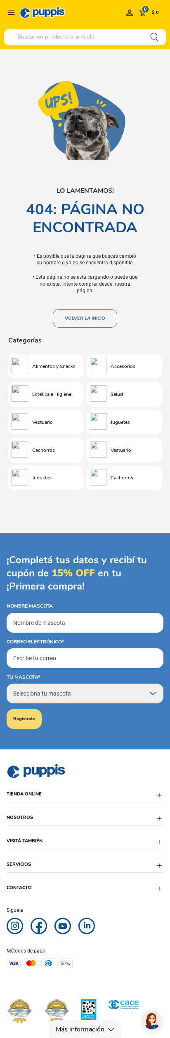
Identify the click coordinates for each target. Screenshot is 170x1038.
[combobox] (85, 37)
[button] (85, 798)
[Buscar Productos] (154, 37)
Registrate (24, 719)
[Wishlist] (129, 12)
